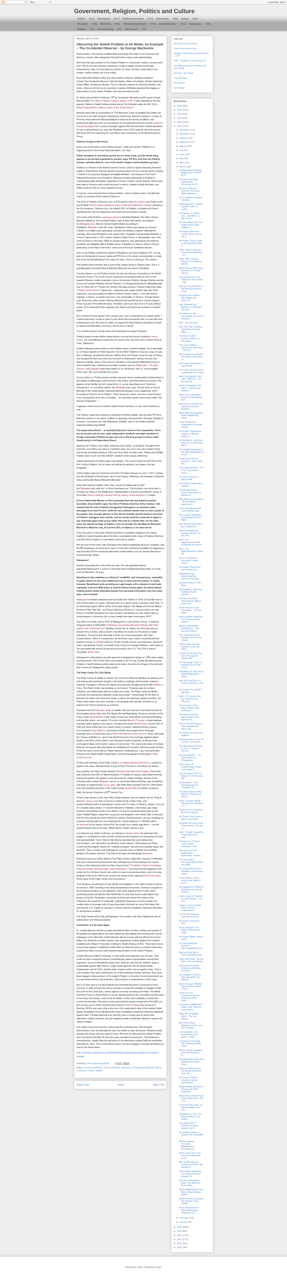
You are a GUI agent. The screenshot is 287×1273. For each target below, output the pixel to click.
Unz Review (179, 83)
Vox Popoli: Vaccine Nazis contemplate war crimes (191, 371)
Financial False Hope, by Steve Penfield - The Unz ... (190, 1107)
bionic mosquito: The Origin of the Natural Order (189, 930)
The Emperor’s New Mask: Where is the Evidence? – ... (189, 708)
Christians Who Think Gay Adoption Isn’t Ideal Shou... (191, 1061)
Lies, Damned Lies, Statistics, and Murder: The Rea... (190, 307)
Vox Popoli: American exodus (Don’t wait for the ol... (190, 234)
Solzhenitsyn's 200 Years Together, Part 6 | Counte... (191, 592)
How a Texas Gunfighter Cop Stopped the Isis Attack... (190, 517)
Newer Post (83, 1085)
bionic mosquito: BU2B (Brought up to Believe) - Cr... (191, 803)
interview (84, 824)
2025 (179, 110)
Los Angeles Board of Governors (134, 762)
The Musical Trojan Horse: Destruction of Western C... (190, 492)
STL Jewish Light (141, 201)
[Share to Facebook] (125, 1063)
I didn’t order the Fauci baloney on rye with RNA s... (189, 646)
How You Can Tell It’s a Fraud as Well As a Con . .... (191, 683)
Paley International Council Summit (129, 733)
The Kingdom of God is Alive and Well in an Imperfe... (190, 977)
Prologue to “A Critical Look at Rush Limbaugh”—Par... (189, 843)
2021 (179, 126)
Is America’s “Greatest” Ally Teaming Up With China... (190, 1043)
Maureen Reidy (103, 710)
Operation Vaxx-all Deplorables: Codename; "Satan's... (190, 853)
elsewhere (147, 853)
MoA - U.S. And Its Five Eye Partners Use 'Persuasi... (190, 698)
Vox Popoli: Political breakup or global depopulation (188, 1080)
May (182, 158)
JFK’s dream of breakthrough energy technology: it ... (190, 766)
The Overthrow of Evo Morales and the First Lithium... (190, 637)
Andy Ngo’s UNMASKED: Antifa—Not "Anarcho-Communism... (191, 1007)
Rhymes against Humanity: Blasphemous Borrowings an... (188, 1145)
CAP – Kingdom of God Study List (190, 60)
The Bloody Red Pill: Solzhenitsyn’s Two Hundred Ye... (189, 717)
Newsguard (82, 599)
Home (121, 1085)
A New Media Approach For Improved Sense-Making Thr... (190, 1173)
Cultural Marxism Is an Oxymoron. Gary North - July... (191, 279)
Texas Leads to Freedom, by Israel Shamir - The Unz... (191, 898)
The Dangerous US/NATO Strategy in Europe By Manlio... (191, 889)
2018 (179, 1235)
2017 (179, 1239)
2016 (179, 1243)
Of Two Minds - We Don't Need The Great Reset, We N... (191, 443)
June (182, 154)
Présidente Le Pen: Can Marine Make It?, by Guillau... (190, 1116)
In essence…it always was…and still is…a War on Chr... (189, 215)
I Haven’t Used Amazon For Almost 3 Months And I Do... (190, 1071)
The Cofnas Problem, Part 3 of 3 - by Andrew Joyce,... (191, 470)
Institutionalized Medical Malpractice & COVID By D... (190, 172)
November (185, 134)
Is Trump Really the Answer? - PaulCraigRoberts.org (190, 945)
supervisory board (110, 217)
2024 (179, 114)
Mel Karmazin (140, 723)
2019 (179, 1231)
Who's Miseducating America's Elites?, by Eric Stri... (190, 533)
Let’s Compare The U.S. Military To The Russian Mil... (191, 776)
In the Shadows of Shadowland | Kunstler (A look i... (190, 424)
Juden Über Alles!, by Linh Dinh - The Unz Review (191, 960)
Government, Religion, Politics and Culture (134, 11)
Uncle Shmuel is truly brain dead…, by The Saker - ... (190, 610)
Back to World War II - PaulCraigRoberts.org (190, 953)
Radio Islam (142, 365)
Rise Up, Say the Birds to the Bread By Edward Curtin (191, 288)
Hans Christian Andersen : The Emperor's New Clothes (191, 619)
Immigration (195, 24)
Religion (81, 29)
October (184, 138)
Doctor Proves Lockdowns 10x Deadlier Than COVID (191, 1201)
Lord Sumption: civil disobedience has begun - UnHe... (188, 1034)
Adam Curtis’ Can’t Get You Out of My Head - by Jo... (190, 1155)
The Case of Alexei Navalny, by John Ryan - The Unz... (191, 347)
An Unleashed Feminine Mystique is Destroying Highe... (191, 871)
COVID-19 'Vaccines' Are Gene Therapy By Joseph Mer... (190, 655)
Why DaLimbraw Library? (186, 43)
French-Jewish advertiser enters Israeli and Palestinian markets (120, 205)
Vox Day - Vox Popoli (183, 73)
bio (99, 394)
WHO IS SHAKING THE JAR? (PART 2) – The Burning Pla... (190, 379)
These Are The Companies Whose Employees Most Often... (189, 996)
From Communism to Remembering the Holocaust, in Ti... (189, 1210)
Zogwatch (94, 368)
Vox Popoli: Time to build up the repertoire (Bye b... (190, 243)
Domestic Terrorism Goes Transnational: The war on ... (191, 825)
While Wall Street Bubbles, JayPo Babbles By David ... (191, 415)
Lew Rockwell (180, 78)
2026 (179, 106)
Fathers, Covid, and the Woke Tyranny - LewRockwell (190, 907)
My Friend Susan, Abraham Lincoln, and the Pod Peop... (190, 1025)
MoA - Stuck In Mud (188, 322)
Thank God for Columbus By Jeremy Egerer (191, 811)
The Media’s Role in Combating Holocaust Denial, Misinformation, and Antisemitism (119, 867)
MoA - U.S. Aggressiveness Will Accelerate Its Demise (190, 542)
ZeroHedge (179, 88)
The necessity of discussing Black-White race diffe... (191, 862)
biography (144, 351)
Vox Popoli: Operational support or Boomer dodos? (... (190, 433)
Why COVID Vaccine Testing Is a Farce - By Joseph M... (190, 1164)
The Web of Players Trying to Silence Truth (111, 100)
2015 (179, 1247)
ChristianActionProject (134, 24)
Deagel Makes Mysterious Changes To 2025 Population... (191, 1089)
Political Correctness (133, 18)
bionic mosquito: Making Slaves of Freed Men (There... (190, 986)
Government (103, 18)
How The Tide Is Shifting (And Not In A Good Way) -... (190, 329)
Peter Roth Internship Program (134, 771)
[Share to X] (122, 1063)
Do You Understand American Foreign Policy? (188, 560)
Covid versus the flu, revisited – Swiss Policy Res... (191, 461)
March (183, 166)
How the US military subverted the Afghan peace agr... (190, 601)
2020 (179, 1227)
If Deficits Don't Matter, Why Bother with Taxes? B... (189, 298)
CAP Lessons (132, 29)
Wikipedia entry (87, 223)
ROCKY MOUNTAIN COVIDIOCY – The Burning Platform (189, 628)
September (185, 142)
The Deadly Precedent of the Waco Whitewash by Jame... (191, 452)
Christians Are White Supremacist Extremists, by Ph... (189, 182)
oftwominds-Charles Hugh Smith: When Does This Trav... (191, 1098)
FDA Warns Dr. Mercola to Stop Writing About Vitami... (191, 674)
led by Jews (93, 651)
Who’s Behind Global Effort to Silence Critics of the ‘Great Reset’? (117, 105)
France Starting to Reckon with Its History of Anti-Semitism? (117, 495)
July (182, 150)
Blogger (158, 1267)
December (185, 130)
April (182, 162)
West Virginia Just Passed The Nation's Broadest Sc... (191, 356)
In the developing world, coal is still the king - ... (191, 509)
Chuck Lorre (92, 800)
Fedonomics (162, 18)
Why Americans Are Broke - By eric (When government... (191, 501)
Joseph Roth (131, 788)
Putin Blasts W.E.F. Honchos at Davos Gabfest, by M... (189, 1125)
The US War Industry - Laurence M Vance (189, 915)
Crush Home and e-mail (185, 48)
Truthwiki (99, 641)
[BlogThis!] (119, 1063)
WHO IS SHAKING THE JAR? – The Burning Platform (190, 388)
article (132, 833)
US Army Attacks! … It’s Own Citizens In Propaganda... (190, 757)
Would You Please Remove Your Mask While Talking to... (189, 191)
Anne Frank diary (152, 875)
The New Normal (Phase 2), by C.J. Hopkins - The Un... (190, 748)
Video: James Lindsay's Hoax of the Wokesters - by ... (191, 252)
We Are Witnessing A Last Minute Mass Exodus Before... (191, 1192)
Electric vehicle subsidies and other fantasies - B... (190, 1052)
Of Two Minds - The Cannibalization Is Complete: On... (188, 785)
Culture (185, 18)
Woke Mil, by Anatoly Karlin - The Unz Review (189, 1016)
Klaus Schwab (132, 1004)
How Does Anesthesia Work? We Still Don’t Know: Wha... (189, 1183)
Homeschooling (105, 29)
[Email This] (116, 1063)
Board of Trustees (136, 720)
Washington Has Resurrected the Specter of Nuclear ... (190, 576)
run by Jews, (109, 784)
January (184, 1222)
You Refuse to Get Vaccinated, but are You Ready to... (191, 316)
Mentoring (105, 24)
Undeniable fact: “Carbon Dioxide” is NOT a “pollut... (191, 206)
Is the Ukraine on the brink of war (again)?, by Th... (190, 880)
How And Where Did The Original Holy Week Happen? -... (190, 225)
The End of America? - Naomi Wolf (189, 478)
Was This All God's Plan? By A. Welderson (190, 525)
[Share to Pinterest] (127, 1063)
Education (82, 24)
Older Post (158, 1085)
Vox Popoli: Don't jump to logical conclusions (191, 817)
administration (96, 716)
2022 (179, 122)
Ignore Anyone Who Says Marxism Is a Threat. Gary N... (191, 270)
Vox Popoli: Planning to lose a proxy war (190, 568)
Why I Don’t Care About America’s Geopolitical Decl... (190, 397)
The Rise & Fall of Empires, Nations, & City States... (189, 338)
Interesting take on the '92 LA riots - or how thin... (191, 740)
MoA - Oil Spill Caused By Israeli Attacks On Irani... (191, 834)
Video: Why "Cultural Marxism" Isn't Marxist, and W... (191, 261)
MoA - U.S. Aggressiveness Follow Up (191, 551)
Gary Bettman (98, 730)
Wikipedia (92, 227)
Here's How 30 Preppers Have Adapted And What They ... (190, 726)
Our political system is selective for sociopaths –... (191, 1134)
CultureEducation (168, 24)
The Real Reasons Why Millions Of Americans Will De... (190, 794)
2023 (179, 118)
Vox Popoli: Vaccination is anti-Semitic (191, 364)
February (184, 1218)
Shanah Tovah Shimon (88, 290)
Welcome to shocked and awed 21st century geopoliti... (191, 406)
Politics (81, 18)
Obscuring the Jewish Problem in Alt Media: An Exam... (190, 968)
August (183, 146)
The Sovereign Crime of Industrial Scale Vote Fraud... (190, 665)
